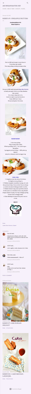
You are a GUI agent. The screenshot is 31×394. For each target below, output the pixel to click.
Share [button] (4, 223)
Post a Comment (7, 275)
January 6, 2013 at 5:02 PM (13, 241)
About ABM (10, 8)
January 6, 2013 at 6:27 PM (13, 271)
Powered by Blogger (16, 389)
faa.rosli (9, 233)
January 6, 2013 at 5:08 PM (13, 250)
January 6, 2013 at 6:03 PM (13, 259)
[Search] (27, 2)
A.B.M (9, 245)
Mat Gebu (10, 255)
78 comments (9, 378)
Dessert (14, 225)
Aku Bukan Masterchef (12, 6)
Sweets (17, 8)
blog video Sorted (23, 89)
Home (4, 8)
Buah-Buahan (9, 225)
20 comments (9, 328)
